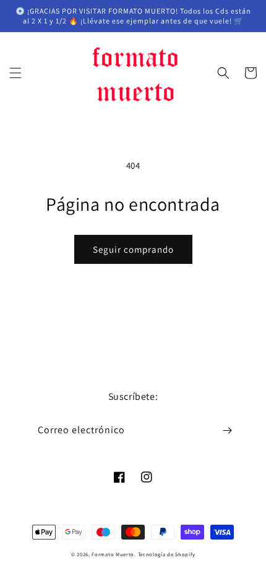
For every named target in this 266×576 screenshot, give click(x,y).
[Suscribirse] (227, 430)
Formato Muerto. (114, 554)
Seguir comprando (133, 249)
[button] (15, 73)
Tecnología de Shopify (166, 554)
